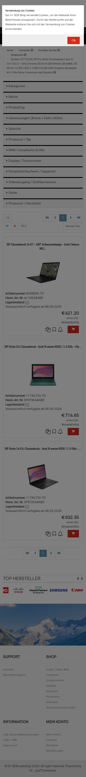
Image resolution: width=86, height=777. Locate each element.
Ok (74, 40)
